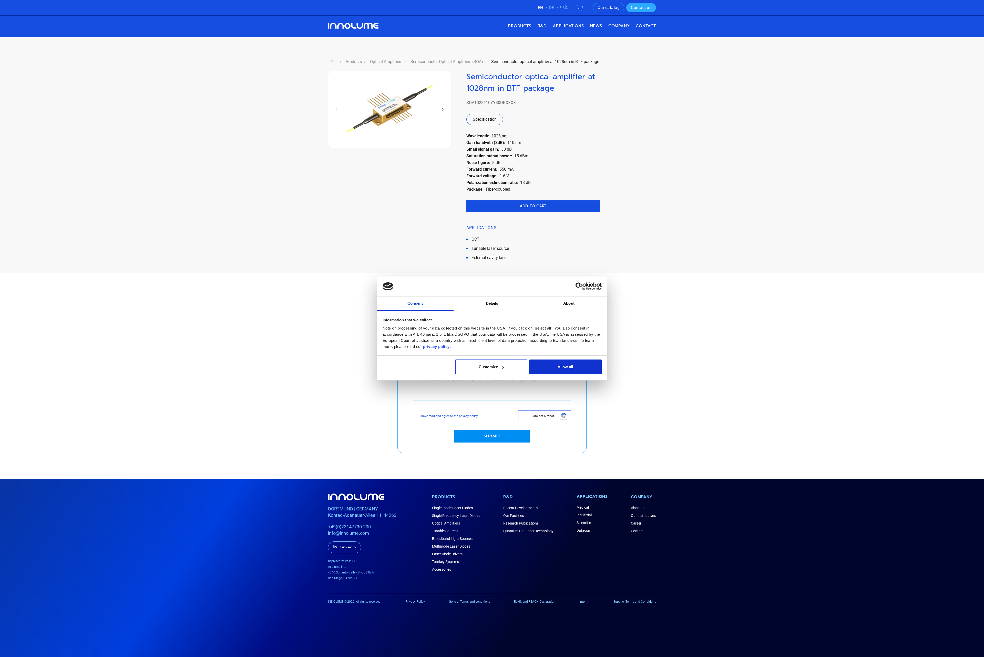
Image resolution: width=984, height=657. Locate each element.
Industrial (584, 515)
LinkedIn (348, 547)
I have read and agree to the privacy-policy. (449, 416)
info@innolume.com (348, 533)
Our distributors (643, 516)
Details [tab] (492, 303)
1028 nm (499, 136)
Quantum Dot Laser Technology (528, 531)
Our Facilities (513, 516)
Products (519, 26)
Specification (485, 119)
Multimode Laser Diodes (451, 546)
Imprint (584, 601)
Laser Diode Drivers (447, 554)
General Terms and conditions (469, 601)
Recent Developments (520, 508)
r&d (542, 26)
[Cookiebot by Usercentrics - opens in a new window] (579, 286)
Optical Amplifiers (386, 61)
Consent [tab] (415, 303)
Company (642, 497)
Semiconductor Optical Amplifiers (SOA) (447, 61)
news (596, 26)
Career (636, 523)
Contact (646, 26)
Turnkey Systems (445, 562)
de (551, 7)
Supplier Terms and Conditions (634, 601)
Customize (488, 367)
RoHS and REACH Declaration (534, 601)
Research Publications (521, 523)
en (540, 7)
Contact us (641, 7)
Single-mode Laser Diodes (452, 508)
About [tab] (569, 303)
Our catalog (609, 7)
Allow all (565, 367)
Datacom (584, 530)
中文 (564, 7)
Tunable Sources (445, 531)
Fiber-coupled (498, 189)
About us (638, 508)
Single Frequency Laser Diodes (456, 516)
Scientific (584, 523)
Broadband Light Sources (452, 539)
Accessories (441, 569)
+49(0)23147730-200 (349, 526)
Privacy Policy (415, 601)
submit (492, 436)
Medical (583, 507)
